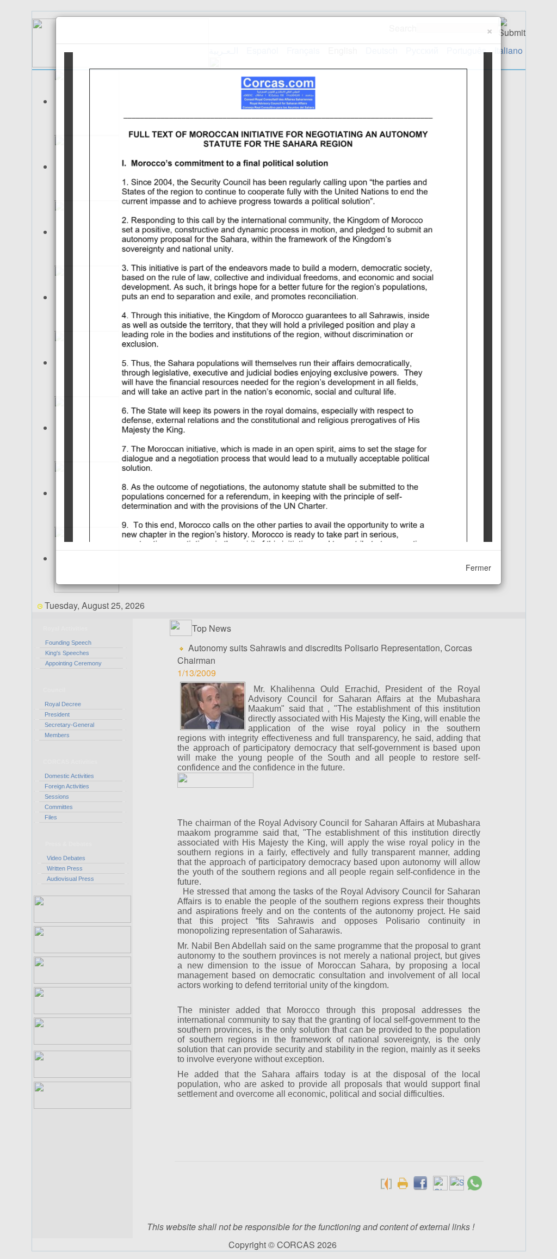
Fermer (478, 567)
